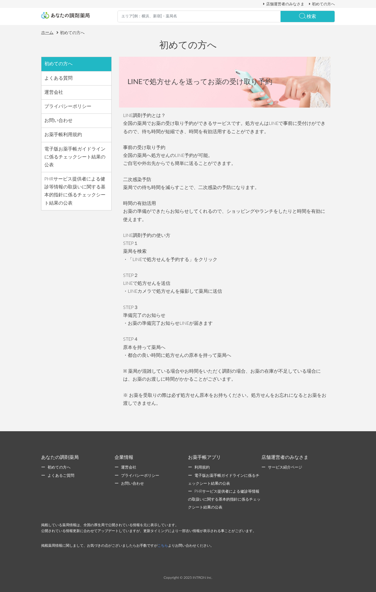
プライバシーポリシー (67, 106)
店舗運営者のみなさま (285, 4)
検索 (311, 16)
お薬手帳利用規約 (63, 134)
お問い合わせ (58, 120)
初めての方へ (323, 4)
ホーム (47, 33)
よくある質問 (58, 78)
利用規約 (202, 467)
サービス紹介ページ (285, 467)
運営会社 (53, 92)
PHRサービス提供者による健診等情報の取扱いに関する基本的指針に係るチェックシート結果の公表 (74, 191)
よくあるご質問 (61, 476)
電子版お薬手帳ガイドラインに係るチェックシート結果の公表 (74, 157)
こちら (162, 545)
